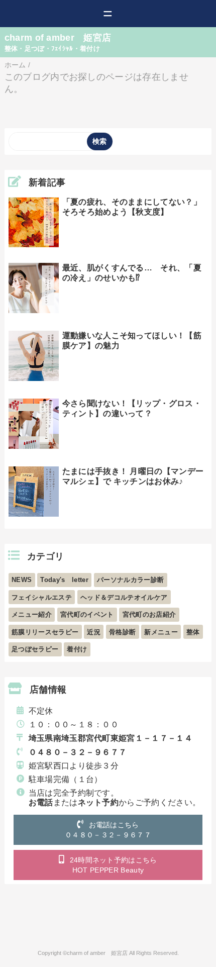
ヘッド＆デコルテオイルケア (123, 597)
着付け (77, 649)
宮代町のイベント (87, 614)
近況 (93, 632)
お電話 (41, 802)
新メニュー (161, 632)
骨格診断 (122, 632)
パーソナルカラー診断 (130, 580)
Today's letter (64, 580)
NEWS (22, 580)
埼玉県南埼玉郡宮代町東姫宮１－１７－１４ (110, 738)
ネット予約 (98, 802)
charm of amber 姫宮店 (58, 38)
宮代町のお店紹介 (149, 614)
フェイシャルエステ (42, 597)
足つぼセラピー (35, 649)
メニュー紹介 (32, 614)
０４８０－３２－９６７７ (78, 752)
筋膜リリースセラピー (45, 632)
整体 (193, 632)
